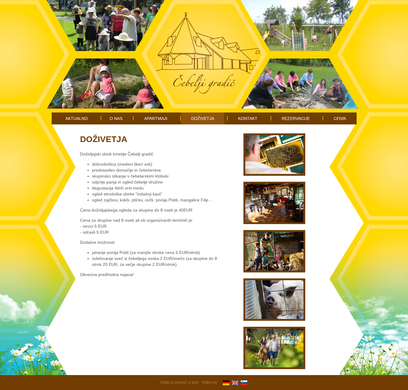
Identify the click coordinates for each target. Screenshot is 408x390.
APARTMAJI (155, 118)
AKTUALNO (76, 118)
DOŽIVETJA (202, 118)
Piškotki (209, 382)
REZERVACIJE (296, 118)
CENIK (340, 118)
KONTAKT (247, 118)
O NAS (116, 118)
